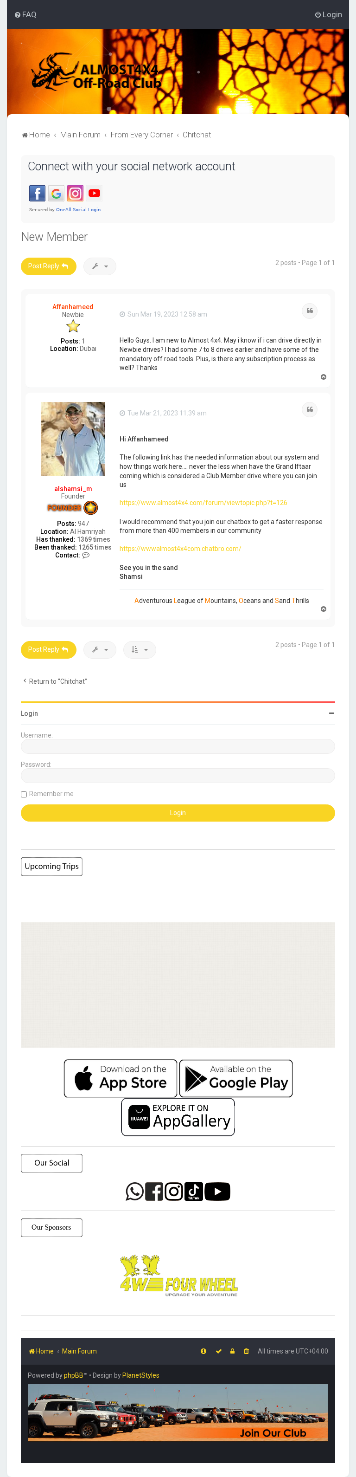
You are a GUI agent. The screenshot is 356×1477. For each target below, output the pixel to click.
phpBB (73, 1375)
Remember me (51, 793)
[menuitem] (25, 14)
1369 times (93, 539)
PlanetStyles (140, 1375)
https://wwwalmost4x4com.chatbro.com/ (181, 548)
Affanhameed (73, 307)
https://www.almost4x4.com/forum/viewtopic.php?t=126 (203, 502)
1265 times (95, 547)
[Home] (108, 71)
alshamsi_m (73, 488)
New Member (54, 237)
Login (29, 713)
